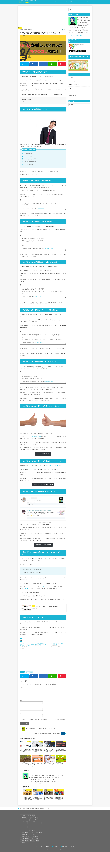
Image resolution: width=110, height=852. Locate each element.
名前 (22, 700)
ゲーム (29, 819)
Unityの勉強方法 (30, 672)
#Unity (29, 204)
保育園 (39, 830)
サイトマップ (71, 846)
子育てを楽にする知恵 (74, 1)
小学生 (28, 834)
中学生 (34, 830)
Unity (34, 815)
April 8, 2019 (41, 208)
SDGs (29, 815)
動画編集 (27, 832)
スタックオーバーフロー (51, 465)
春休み (33, 836)
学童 (41, 832)
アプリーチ (83, 45)
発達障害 (27, 838)
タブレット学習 (38, 823)
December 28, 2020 (39, 342)
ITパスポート (24, 815)
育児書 (23, 840)
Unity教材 (19, 27)
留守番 (23, 838)
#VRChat (26, 293)
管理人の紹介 (64, 846)
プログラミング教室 (25, 828)
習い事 (37, 838)
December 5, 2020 (37, 296)
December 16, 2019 (48, 248)
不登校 (30, 830)
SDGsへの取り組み (56, 846)
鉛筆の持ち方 (24, 842)
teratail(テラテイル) (35, 436)
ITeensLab (24, 588)
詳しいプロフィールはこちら (75, 35)
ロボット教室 (24, 830)
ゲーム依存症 (34, 819)
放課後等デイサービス (25, 836)
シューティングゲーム (35, 821)
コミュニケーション (25, 821)
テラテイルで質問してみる (42, 453)
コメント (23, 687)
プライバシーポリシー (40, 846)
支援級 (33, 834)
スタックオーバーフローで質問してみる (42, 484)
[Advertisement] (43, 17)
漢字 (37, 836)
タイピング (31, 823)
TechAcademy (46, 586)
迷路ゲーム (33, 840)
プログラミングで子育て (64, 1)
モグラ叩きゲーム (34, 828)
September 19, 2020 (48, 381)
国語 (32, 832)
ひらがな (37, 817)
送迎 (38, 840)
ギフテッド (24, 819)
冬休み (23, 832)
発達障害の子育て (54, 1)
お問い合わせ (48, 846)
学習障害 (23, 834)
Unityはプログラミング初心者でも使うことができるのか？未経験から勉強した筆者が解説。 (27, 644)
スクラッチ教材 (72, 81)
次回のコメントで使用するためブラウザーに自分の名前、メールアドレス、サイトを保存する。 (43, 719)
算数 (32, 838)
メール (22, 706)
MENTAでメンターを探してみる (42, 544)
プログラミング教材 (84, 1)
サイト (21, 713)
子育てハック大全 (27, 2)
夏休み (37, 832)
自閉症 (27, 840)
